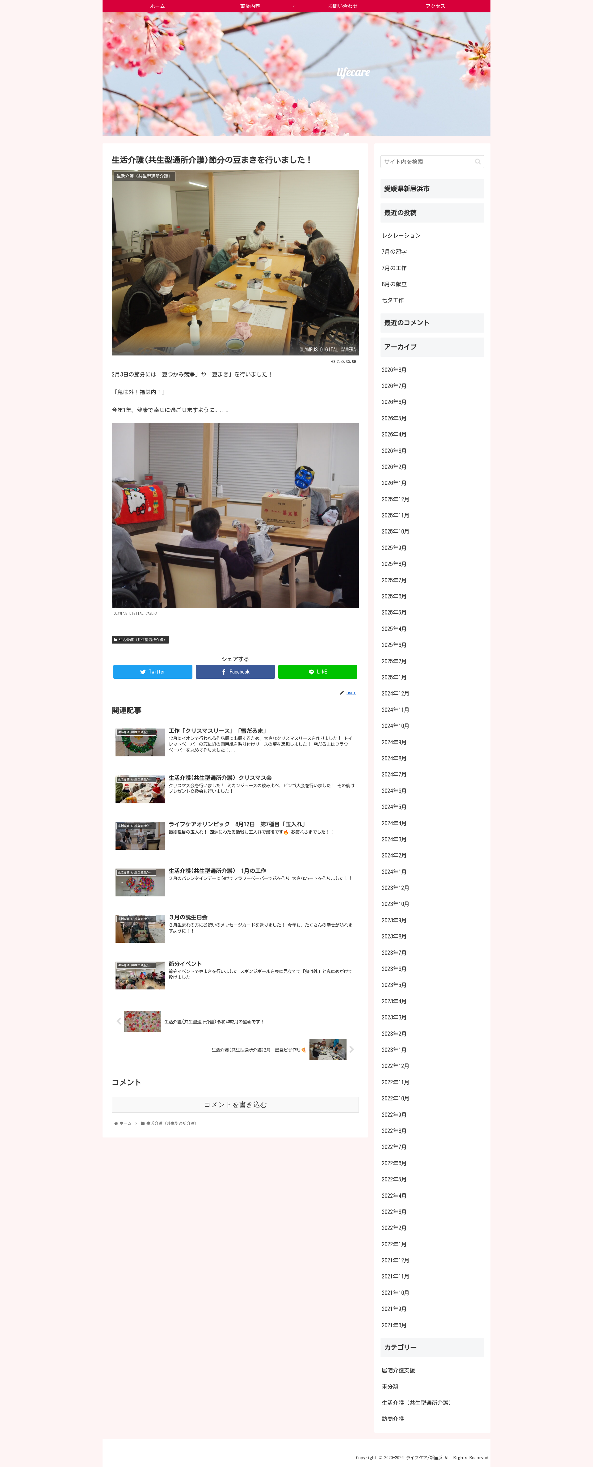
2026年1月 (394, 483)
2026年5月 (394, 418)
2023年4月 (394, 1001)
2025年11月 (396, 515)
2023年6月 (394, 969)
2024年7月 (394, 774)
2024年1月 (394, 871)
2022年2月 (394, 1228)
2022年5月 (394, 1179)
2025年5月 (394, 612)
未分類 (390, 1386)
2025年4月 (394, 628)
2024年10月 (396, 726)
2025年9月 (394, 548)
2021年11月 (396, 1276)
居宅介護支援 (398, 1370)
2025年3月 (394, 645)
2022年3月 (394, 1211)
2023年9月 (394, 920)
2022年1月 (394, 1244)
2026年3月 (394, 450)
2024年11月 (396, 709)
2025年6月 (394, 596)
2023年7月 (394, 952)
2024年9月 (394, 742)
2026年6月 (394, 402)
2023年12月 (396, 888)
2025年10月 (396, 531)
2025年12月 (396, 499)
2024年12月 (396, 693)
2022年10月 (396, 1098)
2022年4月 (394, 1195)
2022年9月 (394, 1114)
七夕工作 (393, 300)
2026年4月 (394, 434)
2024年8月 (394, 758)
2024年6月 (394, 790)
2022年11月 (396, 1082)
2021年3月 (394, 1325)
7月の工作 (394, 268)
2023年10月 (396, 904)
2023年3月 (394, 1017)
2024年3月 (394, 839)
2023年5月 (394, 985)
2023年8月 (394, 936)
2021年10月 (396, 1292)
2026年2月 (394, 467)
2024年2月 (394, 855)
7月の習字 (394, 251)
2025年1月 (394, 677)
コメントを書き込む (235, 1104)
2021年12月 (396, 1260)
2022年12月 (396, 1066)
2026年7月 (394, 386)
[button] (478, 161)
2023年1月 (394, 1049)
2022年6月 (394, 1163)
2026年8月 (394, 369)
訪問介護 (393, 1419)
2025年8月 (394, 564)
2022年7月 (394, 1147)
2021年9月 (394, 1309)
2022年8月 (394, 1130)
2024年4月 (394, 823)
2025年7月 (394, 580)
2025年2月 (394, 661)
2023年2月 (394, 1033)
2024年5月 (394, 807)
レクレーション (401, 235)
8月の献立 (394, 284)
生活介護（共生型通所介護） (142, 639)
